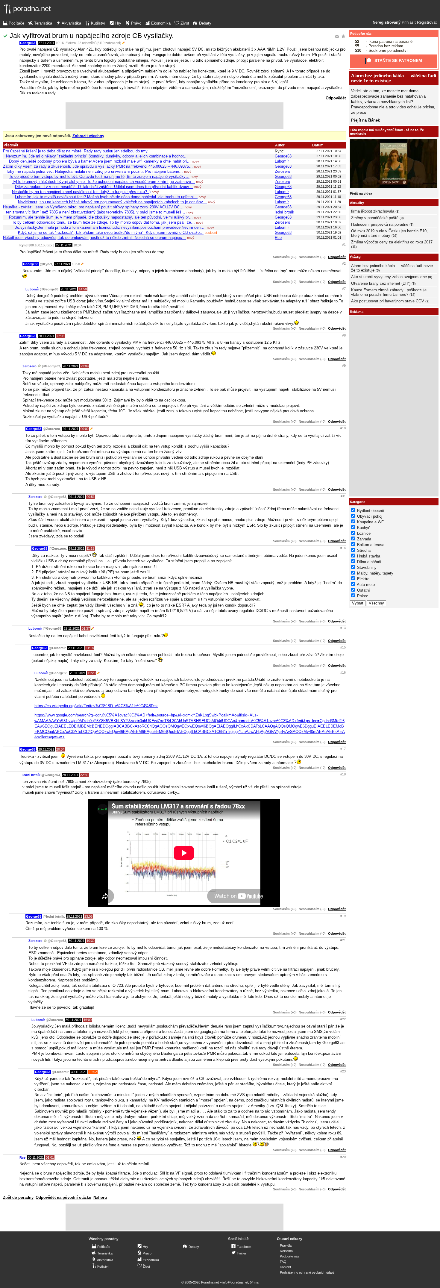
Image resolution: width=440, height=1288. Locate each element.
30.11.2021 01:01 (328, 237)
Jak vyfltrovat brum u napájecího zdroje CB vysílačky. (92, 36)
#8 (344, 335)
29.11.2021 (70, 429)
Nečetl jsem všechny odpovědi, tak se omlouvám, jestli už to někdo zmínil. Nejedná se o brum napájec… (94, 237)
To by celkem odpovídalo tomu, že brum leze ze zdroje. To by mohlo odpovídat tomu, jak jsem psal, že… (103, 222)
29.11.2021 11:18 (328, 196)
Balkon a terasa (370, 545)
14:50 (83, 289)
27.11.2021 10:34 (328, 151)
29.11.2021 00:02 (328, 176)
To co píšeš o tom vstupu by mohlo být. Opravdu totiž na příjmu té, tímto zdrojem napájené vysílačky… (99, 176)
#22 (343, 1019)
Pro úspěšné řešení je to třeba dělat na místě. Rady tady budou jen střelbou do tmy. (75, 151)
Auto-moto (366, 584)
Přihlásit (409, 22)
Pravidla (286, 1245)
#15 (343, 647)
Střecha (364, 550)
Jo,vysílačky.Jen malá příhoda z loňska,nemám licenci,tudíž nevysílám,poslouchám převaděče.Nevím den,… (110, 227)
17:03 (60, 336)
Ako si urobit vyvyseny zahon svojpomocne (389, 277)
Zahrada (364, 539)
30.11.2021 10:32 (328, 222)
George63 (27, 43)
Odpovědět (336, 98)
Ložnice (364, 533)
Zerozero (282, 171)
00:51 (91, 496)
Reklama (286, 1251)
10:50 (76, 264)
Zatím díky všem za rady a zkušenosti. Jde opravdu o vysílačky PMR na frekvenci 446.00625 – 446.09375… (98, 166)
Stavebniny (367, 567)
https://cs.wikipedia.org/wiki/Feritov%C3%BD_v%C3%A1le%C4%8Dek (96, 706)
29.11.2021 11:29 (328, 202)
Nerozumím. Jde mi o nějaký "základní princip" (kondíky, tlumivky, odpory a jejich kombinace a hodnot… (97, 156)
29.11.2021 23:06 (328, 217)
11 (354, 246)
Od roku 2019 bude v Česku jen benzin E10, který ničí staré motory (389, 233)
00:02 (85, 429)
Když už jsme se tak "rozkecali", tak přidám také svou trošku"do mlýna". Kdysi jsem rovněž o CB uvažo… (111, 232)
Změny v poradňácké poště (374, 218)
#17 (343, 749)
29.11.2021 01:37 (328, 191)
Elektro (71, 43)
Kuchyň (363, 527)
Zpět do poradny (18, 1197)
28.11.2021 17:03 (328, 166)
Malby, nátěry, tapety (375, 573)
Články (355, 257)
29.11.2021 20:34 (328, 207)
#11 (343, 496)
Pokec (362, 596)
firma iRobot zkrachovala (372, 211)
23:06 (88, 916)
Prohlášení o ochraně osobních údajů (307, 1272)
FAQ (283, 1261)
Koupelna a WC (370, 522)
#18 (343, 774)
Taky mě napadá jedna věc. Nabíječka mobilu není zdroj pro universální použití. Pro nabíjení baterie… (94, 171)
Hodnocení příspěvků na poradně (379, 224)
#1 (344, 244)
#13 (343, 628)
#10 (343, 428)
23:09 (85, 366)
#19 (343, 916)
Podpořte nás (360, 33)
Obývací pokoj (369, 516)
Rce (278, 237)
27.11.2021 (46, 43)
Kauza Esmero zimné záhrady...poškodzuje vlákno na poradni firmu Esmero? (389, 292)
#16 (343, 672)
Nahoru (100, 1197)
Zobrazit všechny (88, 136)
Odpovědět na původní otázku (63, 1197)
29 (394, 235)
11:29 (91, 673)
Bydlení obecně (370, 510)
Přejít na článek (365, 120)
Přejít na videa (361, 193)
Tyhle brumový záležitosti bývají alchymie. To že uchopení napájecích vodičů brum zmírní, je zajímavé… (103, 181)
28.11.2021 (69, 289)
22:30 (84, 775)
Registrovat (427, 22)
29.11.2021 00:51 (328, 181)
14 (412, 294)
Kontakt (285, 1267)
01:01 (50, 1157)
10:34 (77, 245)
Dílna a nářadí (369, 562)
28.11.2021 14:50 (328, 161)
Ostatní (363, 590)
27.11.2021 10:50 (328, 156)
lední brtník (284, 212)
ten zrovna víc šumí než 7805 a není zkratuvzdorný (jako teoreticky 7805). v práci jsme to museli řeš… (95, 212)
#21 (343, 940)
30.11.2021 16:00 (328, 227)
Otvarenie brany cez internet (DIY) (380, 283)
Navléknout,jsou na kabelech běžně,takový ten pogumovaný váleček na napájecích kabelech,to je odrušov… (112, 202)
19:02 (93, 1072)
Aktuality (357, 202)
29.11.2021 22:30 (328, 212)
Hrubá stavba (368, 556)
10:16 (60, 43)
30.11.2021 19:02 (328, 232)
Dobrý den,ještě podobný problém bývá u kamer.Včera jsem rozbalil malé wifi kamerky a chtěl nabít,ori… (100, 161)
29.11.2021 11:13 (328, 186)
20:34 (60, 749)
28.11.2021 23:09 (328, 171)
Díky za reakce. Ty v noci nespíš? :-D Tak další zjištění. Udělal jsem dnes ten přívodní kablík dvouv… (104, 186)
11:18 (90, 648)
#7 (344, 288)
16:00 (88, 1020)
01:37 (86, 628)
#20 (343, 1157)
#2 (344, 263)
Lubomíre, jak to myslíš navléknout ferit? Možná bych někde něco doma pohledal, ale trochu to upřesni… (106, 197)
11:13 (90, 548)
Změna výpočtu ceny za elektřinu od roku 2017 (392, 242)
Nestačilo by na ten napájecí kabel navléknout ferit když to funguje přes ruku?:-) (81, 192)
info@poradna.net (235, 1282)
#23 (343, 1071)
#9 (344, 365)
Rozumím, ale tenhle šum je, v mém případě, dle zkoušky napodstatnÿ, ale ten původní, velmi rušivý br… (101, 217)
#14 (343, 548)
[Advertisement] (174, 115)
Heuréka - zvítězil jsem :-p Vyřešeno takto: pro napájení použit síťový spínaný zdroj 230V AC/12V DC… (93, 207)
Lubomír (282, 161)
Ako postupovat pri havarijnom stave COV (387, 301)
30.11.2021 (76, 940)
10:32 (91, 940)
